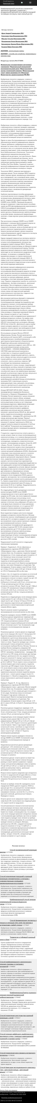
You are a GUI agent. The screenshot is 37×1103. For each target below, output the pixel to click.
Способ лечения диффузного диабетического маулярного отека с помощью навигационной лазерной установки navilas (16, 1036)
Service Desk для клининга (8, 1090)
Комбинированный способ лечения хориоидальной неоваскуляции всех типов (18, 902)
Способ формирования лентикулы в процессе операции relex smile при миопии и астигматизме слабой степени (18, 923)
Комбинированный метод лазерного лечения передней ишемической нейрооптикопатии (18, 995)
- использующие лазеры (12, 51)
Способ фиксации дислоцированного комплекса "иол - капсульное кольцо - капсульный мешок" (17, 1070)
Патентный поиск (8, 3)
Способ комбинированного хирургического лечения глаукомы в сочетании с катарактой (15, 964)
